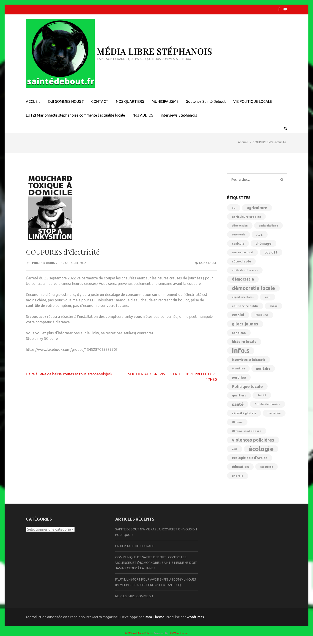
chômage (263, 243)
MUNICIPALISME (165, 101)
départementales (243, 297)
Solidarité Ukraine (267, 404)
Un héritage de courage (134, 546)
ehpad (273, 306)
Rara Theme (154, 617)
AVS (259, 234)
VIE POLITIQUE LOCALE (252, 101)
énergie (237, 475)
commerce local (242, 252)
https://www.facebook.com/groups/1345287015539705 (72, 349)
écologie (261, 448)
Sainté (261, 395)
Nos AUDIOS (142, 115)
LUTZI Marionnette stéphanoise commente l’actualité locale (75, 115)
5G (234, 207)
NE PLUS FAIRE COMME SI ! (134, 596)
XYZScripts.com (179, 633)
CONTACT (99, 101)
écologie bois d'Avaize (249, 458)
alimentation (240, 225)
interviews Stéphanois (179, 115)
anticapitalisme (268, 225)
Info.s (241, 350)
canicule (238, 243)
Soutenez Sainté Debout (206, 101)
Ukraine (237, 421)
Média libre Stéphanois (154, 51)
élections (266, 466)
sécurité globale (244, 413)
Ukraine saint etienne (246, 430)
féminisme (261, 315)
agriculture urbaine (246, 216)
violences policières (253, 439)
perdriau (239, 377)
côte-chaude (241, 261)
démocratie (243, 279)
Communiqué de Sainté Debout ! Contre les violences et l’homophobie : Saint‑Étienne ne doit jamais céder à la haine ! (156, 562)
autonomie (238, 234)
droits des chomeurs (245, 270)
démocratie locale (253, 288)
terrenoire (274, 413)
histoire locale (244, 342)
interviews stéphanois (248, 359)
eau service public (245, 306)
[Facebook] (279, 9)
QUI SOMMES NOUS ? (66, 101)
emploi (238, 315)
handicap (239, 333)
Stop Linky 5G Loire (42, 338)
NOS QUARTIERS (130, 101)
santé (238, 404)
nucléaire (263, 368)
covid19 (270, 252)
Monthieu (238, 368)
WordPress (195, 617)
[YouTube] (285, 9)
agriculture (257, 208)
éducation (240, 467)
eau (267, 297)
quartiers (239, 395)
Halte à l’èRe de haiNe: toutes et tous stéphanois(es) (69, 374)
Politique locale (247, 386)
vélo (234, 449)
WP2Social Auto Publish (139, 633)
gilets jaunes (245, 323)
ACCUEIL (33, 101)
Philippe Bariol (44, 262)
